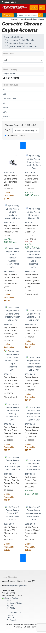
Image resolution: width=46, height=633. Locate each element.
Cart (35, 8)
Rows (22, 135)
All (4, 89)
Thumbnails (11, 135)
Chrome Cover (9, 98)
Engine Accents (14, 46)
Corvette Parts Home (13, 36)
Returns (10, 615)
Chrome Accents (30, 46)
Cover (5, 111)
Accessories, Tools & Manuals (20, 40)
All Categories (12, 620)
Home (9, 600)
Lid (4, 102)
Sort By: (8, 130)
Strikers (6, 116)
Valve (5, 107)
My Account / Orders (14, 603)
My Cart (10, 605)
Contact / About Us (14, 612)
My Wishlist (11, 608)
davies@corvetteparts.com (17, 585)
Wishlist (42, 7)
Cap (5, 93)
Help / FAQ (11, 617)
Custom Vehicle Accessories (19, 43)
